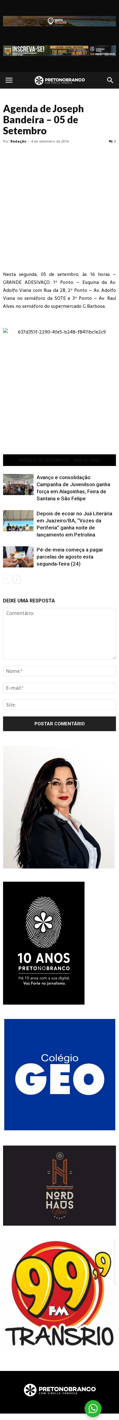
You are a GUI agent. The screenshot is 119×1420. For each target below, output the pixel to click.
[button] (110, 80)
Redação (18, 141)
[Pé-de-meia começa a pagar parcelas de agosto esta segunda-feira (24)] (18, 556)
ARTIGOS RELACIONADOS (44, 460)
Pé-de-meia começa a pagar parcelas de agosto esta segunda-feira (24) (70, 557)
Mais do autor (87, 460)
